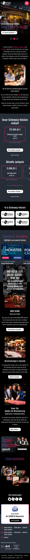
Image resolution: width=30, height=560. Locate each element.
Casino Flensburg (8, 529)
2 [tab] (14, 38)
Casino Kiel (24, 527)
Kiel (24, 47)
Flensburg (4, 49)
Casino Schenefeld (8, 527)
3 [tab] (17, 38)
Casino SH (6, 537)
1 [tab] (11, 38)
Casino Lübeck (17, 527)
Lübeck (21, 47)
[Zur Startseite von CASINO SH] (6, 3)
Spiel (19, 95)
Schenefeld (15, 47)
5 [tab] (21, 185)
